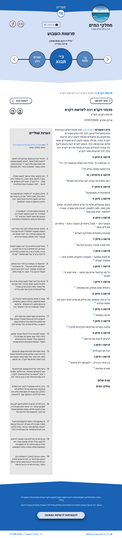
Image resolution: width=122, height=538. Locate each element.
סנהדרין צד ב (33, 251)
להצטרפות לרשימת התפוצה (61, 515)
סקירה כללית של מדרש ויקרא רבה (27, 144)
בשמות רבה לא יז (27, 263)
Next (108, 59)
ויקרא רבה (88, 130)
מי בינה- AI (49, 25)
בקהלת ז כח (31, 234)
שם (22, 394)
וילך (37, 61)
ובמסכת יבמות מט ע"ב (36, 211)
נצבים (37, 57)
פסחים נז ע (30, 249)
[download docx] (20, 111)
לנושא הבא (22, 101)
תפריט (61, 7)
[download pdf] (13, 111)
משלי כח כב (39, 271)
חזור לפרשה (101, 101)
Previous (14, 59)
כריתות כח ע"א (39, 254)
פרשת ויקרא (104, 93)
